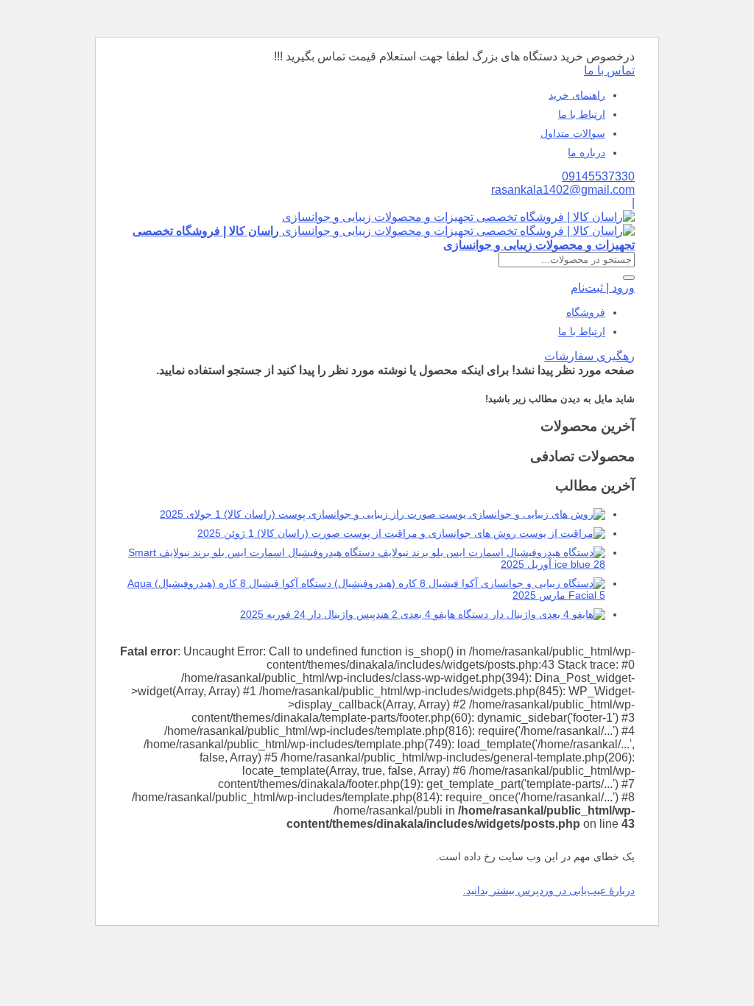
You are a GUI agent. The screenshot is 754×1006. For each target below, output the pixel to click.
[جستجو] (629, 277)
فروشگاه (585, 312)
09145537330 (598, 176)
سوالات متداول (572, 133)
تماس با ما (609, 70)
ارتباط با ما (581, 114)
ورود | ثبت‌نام (603, 287)
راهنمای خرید (577, 95)
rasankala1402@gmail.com (563, 189)
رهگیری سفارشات (589, 356)
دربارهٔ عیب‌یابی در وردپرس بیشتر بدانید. (549, 890)
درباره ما (586, 152)
